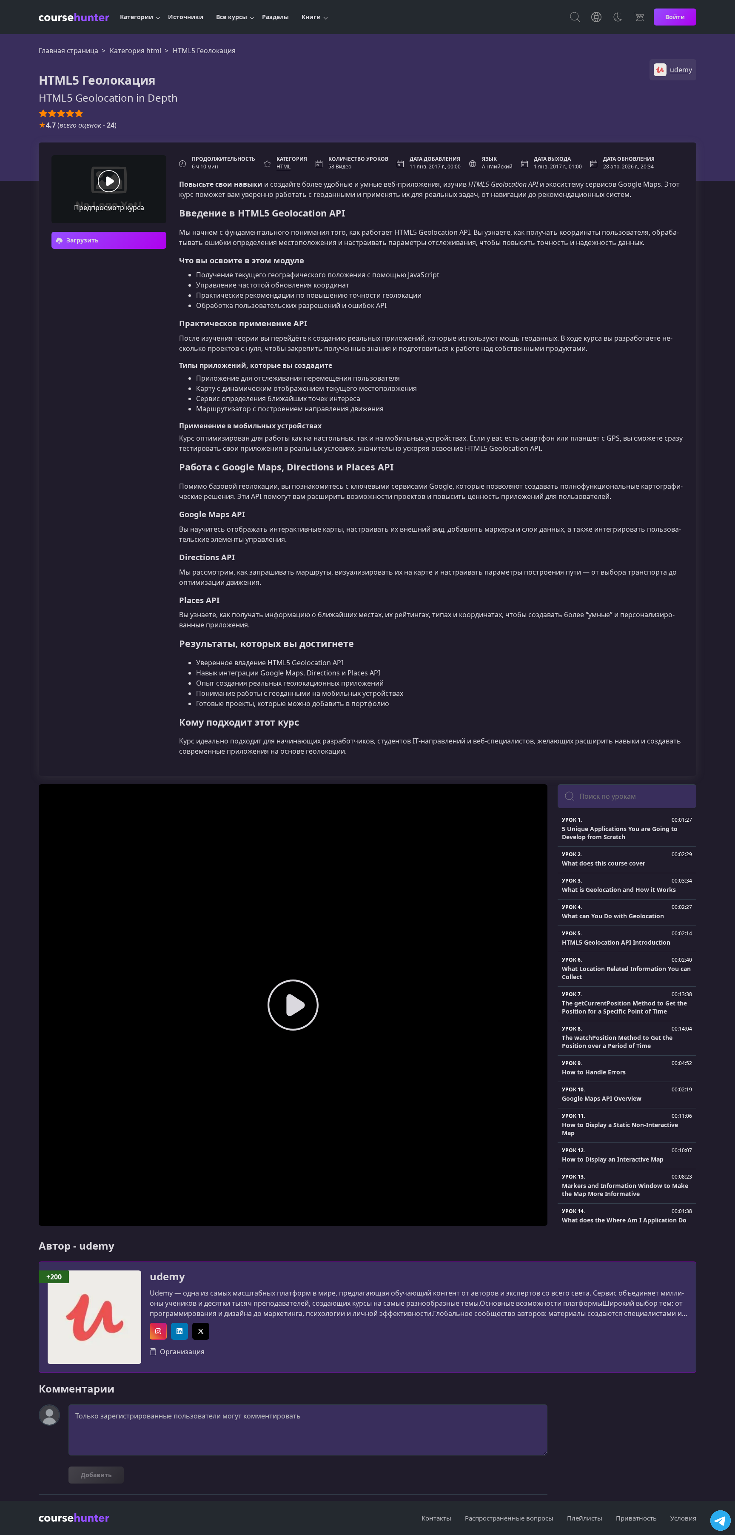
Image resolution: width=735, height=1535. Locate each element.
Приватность (636, 1518)
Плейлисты (584, 1518)
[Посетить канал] (720, 1520)
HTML (283, 166)
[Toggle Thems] (617, 17)
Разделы (275, 17)
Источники (185, 17)
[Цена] (638, 17)
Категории (136, 17)
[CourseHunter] (74, 17)
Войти (675, 17)
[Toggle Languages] (596, 17)
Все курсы (231, 17)
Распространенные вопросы (509, 1518)
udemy (167, 1276)
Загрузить (82, 240)
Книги (311, 17)
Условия (683, 1518)
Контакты (436, 1518)
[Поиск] (575, 17)
